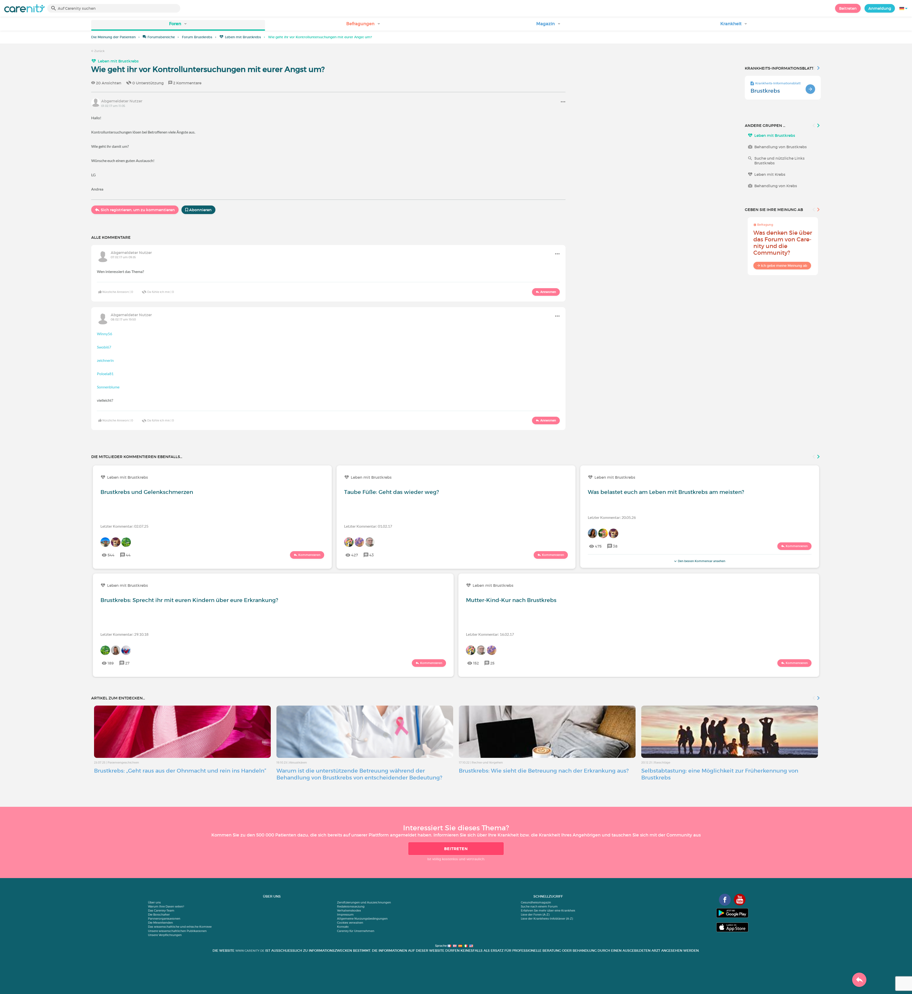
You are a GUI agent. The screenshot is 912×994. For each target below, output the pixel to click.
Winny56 (104, 333)
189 (111, 663)
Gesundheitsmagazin (536, 902)
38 (615, 546)
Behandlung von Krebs (775, 185)
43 (371, 555)
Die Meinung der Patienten (113, 37)
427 (354, 555)
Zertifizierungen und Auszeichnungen (364, 902)
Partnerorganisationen (164, 918)
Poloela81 (105, 373)
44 (128, 555)
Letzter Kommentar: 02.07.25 (124, 526)
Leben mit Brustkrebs (243, 37)
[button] (178, 25)
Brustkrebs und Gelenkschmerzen (146, 492)
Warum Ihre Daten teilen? (166, 906)
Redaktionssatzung (351, 906)
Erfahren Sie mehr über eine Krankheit (548, 910)
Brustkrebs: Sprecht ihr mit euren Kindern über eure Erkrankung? (189, 600)
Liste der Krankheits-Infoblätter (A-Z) (547, 918)
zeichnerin (105, 360)
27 (127, 663)
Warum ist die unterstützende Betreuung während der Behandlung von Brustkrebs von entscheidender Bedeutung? (359, 774)
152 (476, 663)
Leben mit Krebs (769, 174)
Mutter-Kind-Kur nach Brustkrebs (511, 600)
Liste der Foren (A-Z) (535, 914)
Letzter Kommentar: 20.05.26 (612, 517)
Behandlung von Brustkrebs (780, 146)
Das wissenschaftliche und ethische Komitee (180, 926)
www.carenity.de (249, 950)
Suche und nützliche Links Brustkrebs (779, 160)
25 (492, 663)
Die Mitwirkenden (160, 922)
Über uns (154, 902)
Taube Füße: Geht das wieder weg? (391, 492)
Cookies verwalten (350, 922)
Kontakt (343, 926)
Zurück (99, 51)
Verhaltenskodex (349, 910)
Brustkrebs (765, 90)
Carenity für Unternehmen (355, 931)
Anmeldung (879, 8)
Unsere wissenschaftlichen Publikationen (177, 931)
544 (111, 555)
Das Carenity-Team (161, 910)
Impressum (345, 914)
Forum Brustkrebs (197, 37)
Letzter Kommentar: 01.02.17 (368, 526)
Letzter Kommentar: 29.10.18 (124, 634)
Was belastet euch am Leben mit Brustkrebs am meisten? (666, 492)
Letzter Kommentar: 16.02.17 (490, 634)
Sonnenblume (108, 387)
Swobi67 (104, 347)
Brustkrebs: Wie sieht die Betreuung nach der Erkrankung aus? (544, 770)
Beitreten (848, 8)
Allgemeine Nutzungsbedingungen (362, 918)
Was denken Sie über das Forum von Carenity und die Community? (782, 242)
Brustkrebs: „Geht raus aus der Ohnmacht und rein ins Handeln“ (180, 770)
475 (598, 546)
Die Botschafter (159, 914)
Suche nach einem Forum (539, 906)
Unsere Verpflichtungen (165, 935)
